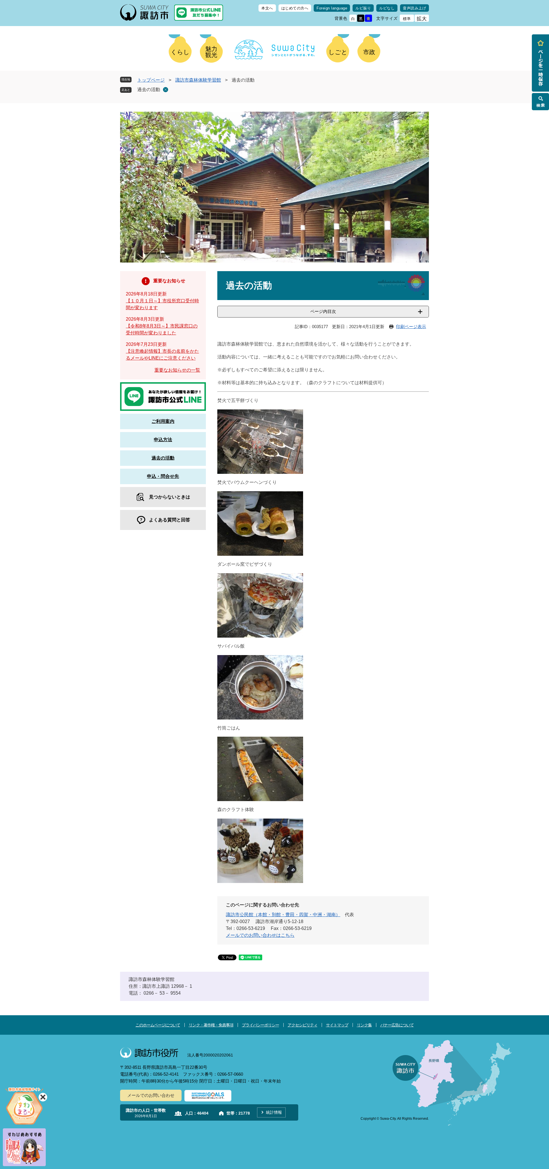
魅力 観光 (211, 52)
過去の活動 (148, 89)
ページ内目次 (323, 311)
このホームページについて (158, 1025)
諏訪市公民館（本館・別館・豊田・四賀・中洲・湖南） (283, 914)
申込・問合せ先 (163, 476)
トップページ (151, 80)
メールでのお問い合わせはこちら (260, 935)
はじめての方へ (295, 8)
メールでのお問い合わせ (150, 1095)
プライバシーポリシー (260, 1025)
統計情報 (274, 1112)
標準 (407, 19)
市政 (369, 52)
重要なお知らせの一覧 (177, 370)
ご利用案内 (163, 421)
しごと (338, 52)
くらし (180, 52)
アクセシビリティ (302, 1025)
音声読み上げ (414, 8)
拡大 (422, 18)
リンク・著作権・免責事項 (211, 1025)
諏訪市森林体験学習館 (198, 80)
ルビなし (387, 8)
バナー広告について (397, 1025)
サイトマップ (337, 1025)
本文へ (267, 8)
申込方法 (163, 439)
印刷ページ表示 (411, 326)
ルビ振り (363, 8)
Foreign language (332, 8)
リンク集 (364, 1025)
